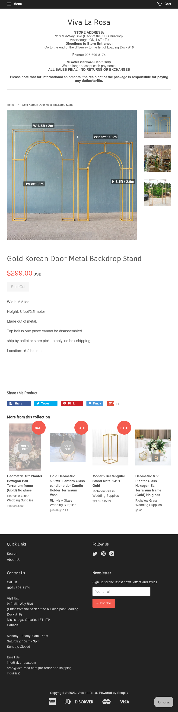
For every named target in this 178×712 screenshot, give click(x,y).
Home (11, 104)
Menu (17, 3)
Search (12, 553)
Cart (167, 3)
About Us (13, 559)
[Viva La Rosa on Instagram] (111, 554)
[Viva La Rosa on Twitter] (95, 554)
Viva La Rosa (89, 22)
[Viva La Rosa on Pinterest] (103, 554)
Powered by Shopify (113, 692)
